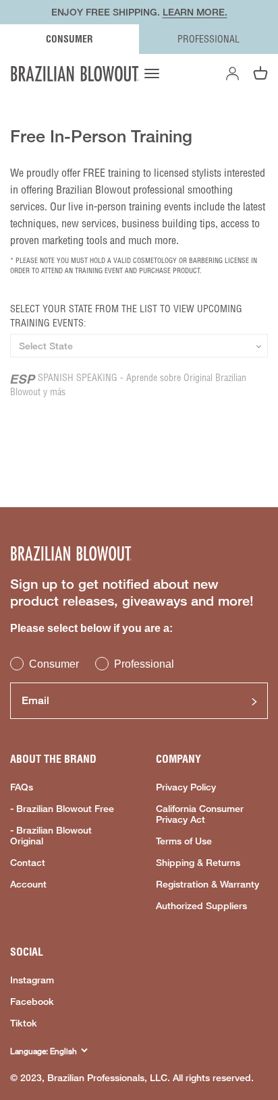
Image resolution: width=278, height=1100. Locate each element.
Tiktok (23, 1023)
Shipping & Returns (198, 862)
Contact (27, 862)
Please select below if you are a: (91, 628)
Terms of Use (184, 841)
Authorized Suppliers (201, 905)
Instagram (32, 980)
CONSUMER (69, 39)
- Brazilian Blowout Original (51, 835)
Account (28, 884)
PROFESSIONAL (208, 39)
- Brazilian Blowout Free (62, 808)
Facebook (32, 1001)
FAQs (21, 787)
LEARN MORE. (195, 12)
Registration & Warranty (207, 884)
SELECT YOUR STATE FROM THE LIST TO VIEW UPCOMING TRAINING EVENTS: (126, 316)
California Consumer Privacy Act (200, 814)
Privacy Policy (186, 787)
